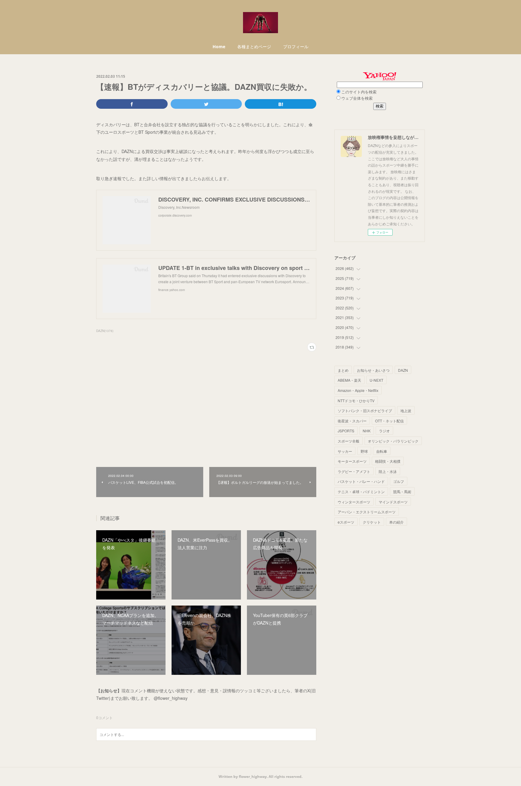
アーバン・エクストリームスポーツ (367, 511)
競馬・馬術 (402, 491)
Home (219, 46)
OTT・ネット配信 (389, 420)
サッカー (345, 451)
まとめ (343, 370)
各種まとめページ (254, 46)
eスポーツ (346, 522)
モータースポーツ (352, 461)
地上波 (405, 410)
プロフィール (295, 46)
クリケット (372, 522)
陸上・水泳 (388, 471)
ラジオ (384, 430)
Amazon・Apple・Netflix (358, 390)
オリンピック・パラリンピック (393, 440)
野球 (364, 451)
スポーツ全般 (348, 440)
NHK (367, 430)
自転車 (381, 451)
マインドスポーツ (393, 501)
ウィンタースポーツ (354, 501)
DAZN (403, 370)
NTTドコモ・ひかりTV (356, 400)
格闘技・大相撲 (387, 461)
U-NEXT (376, 380)
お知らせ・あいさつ (373, 370)
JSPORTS (346, 430)
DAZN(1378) (104, 331)
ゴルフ (398, 481)
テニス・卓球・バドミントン (361, 491)
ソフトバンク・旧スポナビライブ (365, 410)
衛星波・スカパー (352, 420)
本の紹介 (396, 522)
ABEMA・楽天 (349, 380)
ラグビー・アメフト (354, 471)
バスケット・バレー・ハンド (361, 481)
